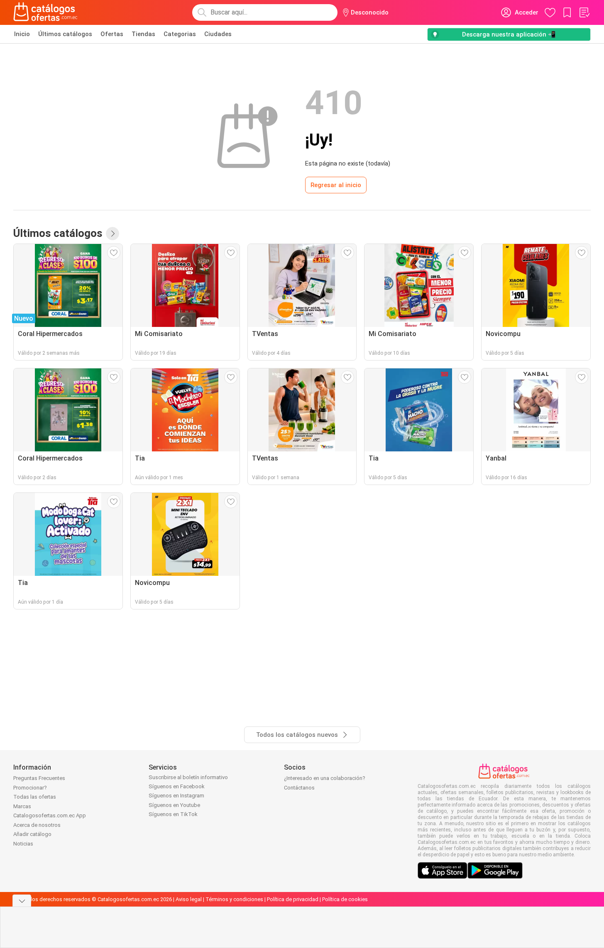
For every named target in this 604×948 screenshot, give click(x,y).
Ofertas (111, 34)
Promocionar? (30, 788)
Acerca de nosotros (37, 825)
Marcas (22, 806)
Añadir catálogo (32, 834)
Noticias (23, 844)
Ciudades (218, 34)
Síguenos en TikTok (173, 814)
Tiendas (143, 34)
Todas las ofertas (34, 797)
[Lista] (584, 12)
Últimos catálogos (65, 34)
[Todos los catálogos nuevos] (112, 233)
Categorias (180, 34)
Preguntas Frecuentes (39, 778)
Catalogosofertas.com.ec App (49, 815)
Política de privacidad (292, 899)
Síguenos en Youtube (174, 805)
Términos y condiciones (234, 899)
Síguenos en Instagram (176, 795)
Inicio (22, 34)
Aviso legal (189, 899)
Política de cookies (345, 899)
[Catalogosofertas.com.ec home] (45, 12)
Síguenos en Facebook (177, 786)
